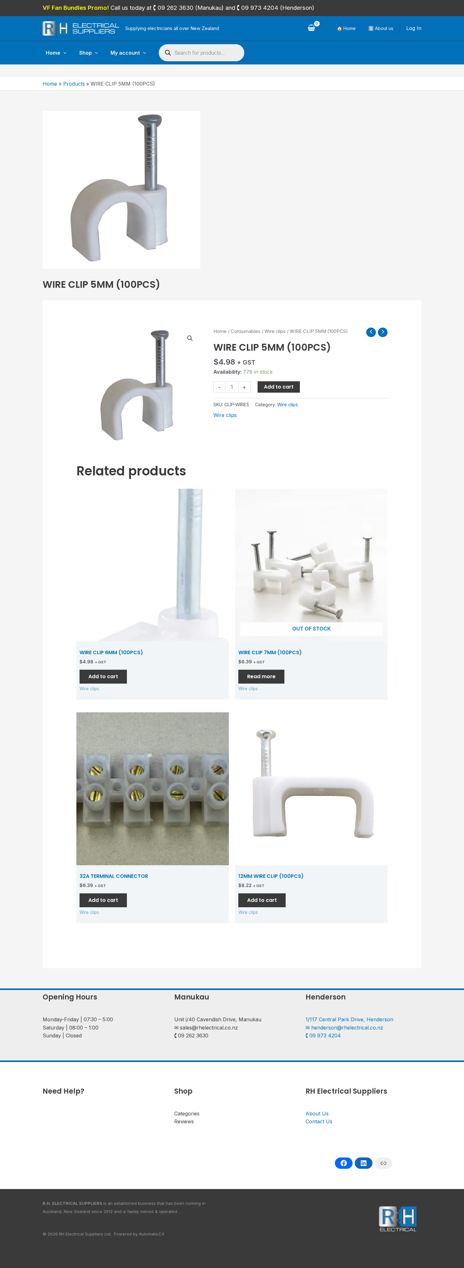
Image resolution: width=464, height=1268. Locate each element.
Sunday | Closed (62, 1035)
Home (53, 53)
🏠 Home (346, 28)
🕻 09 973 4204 (323, 1035)
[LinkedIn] (363, 1163)
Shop (85, 53)
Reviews (184, 1121)
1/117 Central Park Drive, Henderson (349, 1019)
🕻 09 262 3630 (191, 1035)
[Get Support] (383, 1163)
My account (125, 53)
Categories (186, 1113)
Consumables (245, 331)
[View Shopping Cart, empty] (311, 28)
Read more (261, 676)
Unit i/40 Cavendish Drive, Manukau (217, 1019)
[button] (63, 52)
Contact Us (319, 1121)
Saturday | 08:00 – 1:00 (70, 1027)
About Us (317, 1113)
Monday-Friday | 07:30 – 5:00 (78, 1019)
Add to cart (279, 386)
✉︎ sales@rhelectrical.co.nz (206, 1027)
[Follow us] (344, 1163)
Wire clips (275, 331)
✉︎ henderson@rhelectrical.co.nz (344, 1027)
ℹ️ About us (380, 28)
